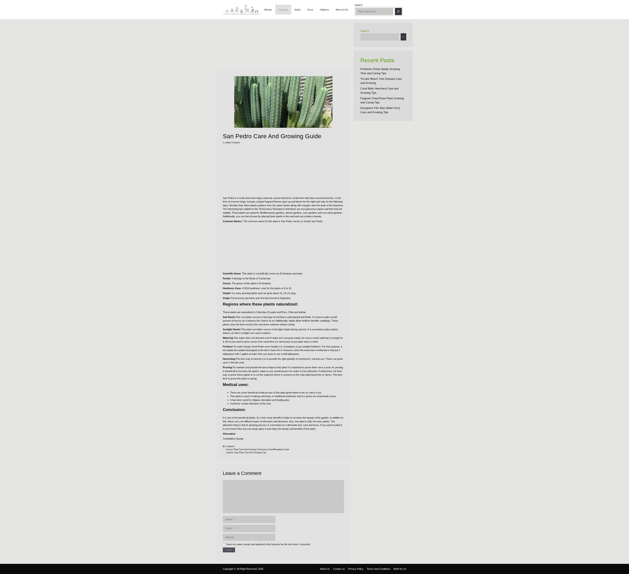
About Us (325, 568)
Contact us (339, 568)
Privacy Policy (355, 568)
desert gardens (294, 212)
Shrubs (268, 9)
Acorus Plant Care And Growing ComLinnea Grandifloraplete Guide (257, 449)
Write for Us (341, 9)
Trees (310, 9)
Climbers (324, 9)
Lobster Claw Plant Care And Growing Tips (246, 452)
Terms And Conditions (378, 568)
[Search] (398, 11)
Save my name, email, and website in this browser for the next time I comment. (268, 544)
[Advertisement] (283, 45)
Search (358, 5)
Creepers (283, 9)
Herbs (298, 9)
